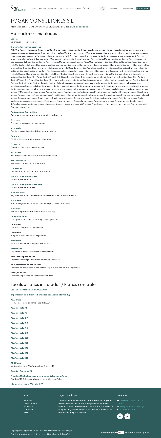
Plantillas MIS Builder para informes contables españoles (39, 376)
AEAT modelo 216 (19, 333)
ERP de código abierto (82, 26)
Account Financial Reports (24, 176)
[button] (102, 8)
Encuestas (16, 240)
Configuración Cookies (21, 434)
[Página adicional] (127, 416)
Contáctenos (143, 8)
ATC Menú (16, 363)
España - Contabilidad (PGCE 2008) (29, 289)
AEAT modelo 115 (19, 313)
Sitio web (15, 120)
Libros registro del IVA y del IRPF (27, 384)
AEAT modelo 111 (19, 308)
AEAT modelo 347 (19, 348)
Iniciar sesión (128, 8)
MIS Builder (16, 200)
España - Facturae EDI (21, 371)
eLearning (16, 208)
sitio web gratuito (142, 432)
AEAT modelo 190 (19, 328)
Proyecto (15, 144)
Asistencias (16, 248)
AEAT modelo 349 (19, 353)
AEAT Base (16, 299)
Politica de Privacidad (50, 430)
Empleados (16, 168)
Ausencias (16, 152)
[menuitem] (38, 8)
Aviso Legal (67, 430)
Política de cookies (42, 434)
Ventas (14, 39)
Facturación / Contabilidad (24, 112)
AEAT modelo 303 (19, 343)
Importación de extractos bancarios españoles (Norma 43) (40, 294)
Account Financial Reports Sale (26, 184)
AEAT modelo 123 (19, 318)
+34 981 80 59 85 (128, 409)
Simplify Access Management (26, 47)
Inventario (16, 128)
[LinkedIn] (120, 416)
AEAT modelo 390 (19, 358)
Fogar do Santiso (30, 430)
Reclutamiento (18, 160)
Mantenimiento (18, 192)
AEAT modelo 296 (19, 338)
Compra (15, 136)
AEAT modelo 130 (19, 323)
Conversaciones (19, 216)
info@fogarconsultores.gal (132, 406)
